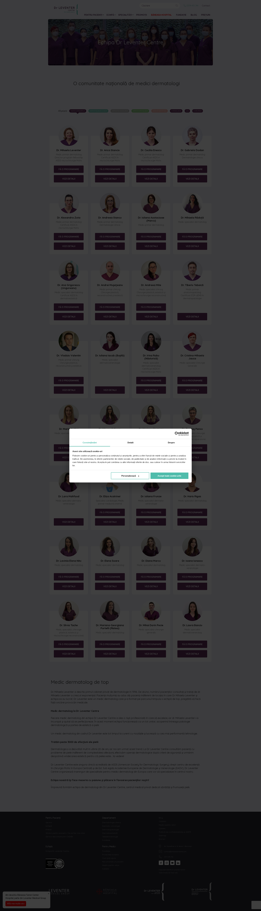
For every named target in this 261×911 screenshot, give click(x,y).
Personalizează (128, 476)
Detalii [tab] (131, 442)
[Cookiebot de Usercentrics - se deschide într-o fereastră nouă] (177, 434)
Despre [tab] (171, 442)
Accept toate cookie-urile (169, 476)
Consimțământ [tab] (90, 442)
